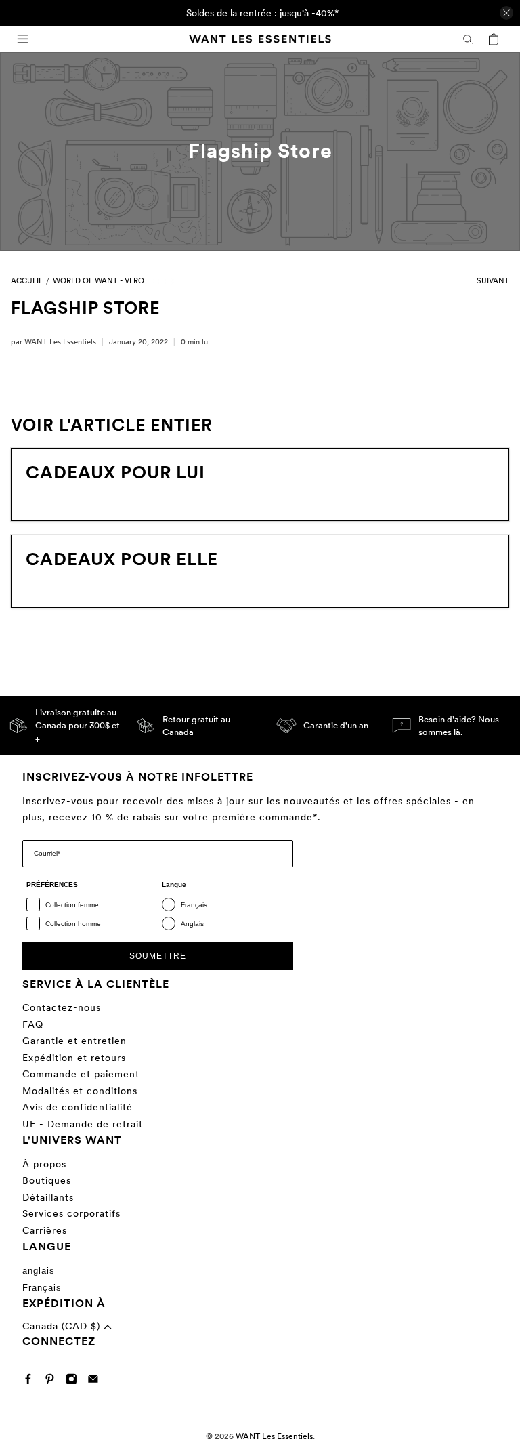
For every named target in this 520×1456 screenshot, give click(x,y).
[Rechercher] (468, 39)
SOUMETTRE (157, 956)
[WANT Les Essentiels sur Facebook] (31, 1381)
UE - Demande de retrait (82, 1124)
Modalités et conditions (79, 1090)
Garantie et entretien (74, 1040)
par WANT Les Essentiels (53, 341)
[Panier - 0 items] (493, 39)
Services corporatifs (71, 1213)
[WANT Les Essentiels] (260, 39)
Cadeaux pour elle (122, 559)
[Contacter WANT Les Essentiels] (96, 1381)
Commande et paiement (80, 1073)
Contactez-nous (61, 1007)
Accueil (27, 281)
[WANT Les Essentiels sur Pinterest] (53, 1381)
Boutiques (46, 1180)
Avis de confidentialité (77, 1107)
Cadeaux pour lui (115, 472)
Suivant (493, 281)
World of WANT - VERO (98, 281)
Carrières (44, 1230)
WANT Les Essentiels (274, 1436)
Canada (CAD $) (63, 1325)
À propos (44, 1164)
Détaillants (48, 1197)
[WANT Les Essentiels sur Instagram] (75, 1381)
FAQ (32, 1024)
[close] (506, 13)
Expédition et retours (74, 1057)
